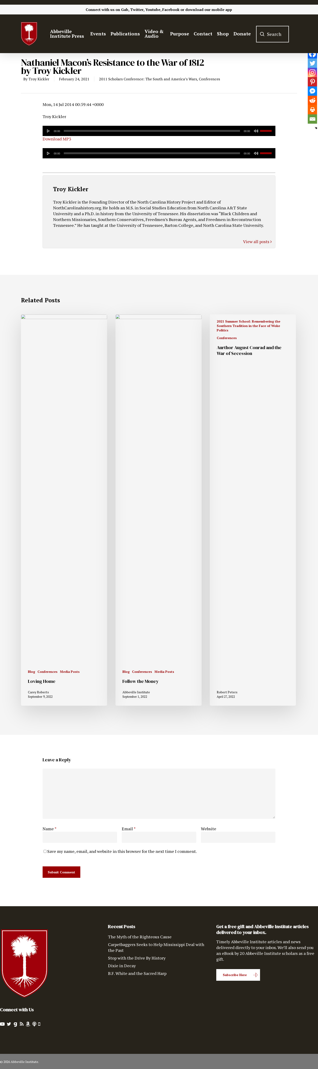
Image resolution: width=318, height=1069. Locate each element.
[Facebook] (312, 53)
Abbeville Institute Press (67, 33)
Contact (203, 33)
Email (129, 828)
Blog (31, 671)
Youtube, (153, 9)
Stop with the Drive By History (137, 958)
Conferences (209, 79)
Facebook (170, 9)
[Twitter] (312, 63)
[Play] (48, 131)
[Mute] (256, 131)
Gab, (125, 9)
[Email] (312, 119)
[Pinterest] (312, 81)
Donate (242, 33)
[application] (159, 131)
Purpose (179, 33)
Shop (223, 33)
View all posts (256, 241)
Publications (125, 33)
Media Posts (70, 671)
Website (208, 828)
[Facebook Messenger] (312, 91)
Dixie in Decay (122, 965)
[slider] (266, 129)
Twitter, (137, 9)
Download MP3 (57, 139)
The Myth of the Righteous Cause (140, 937)
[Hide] (316, 128)
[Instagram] (312, 72)
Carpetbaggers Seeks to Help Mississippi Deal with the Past (156, 947)
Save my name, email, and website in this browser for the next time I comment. (122, 851)
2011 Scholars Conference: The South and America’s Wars (148, 79)
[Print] (312, 109)
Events (98, 33)
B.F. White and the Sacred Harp (137, 973)
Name (49, 828)
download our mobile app (208, 9)
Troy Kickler (38, 79)
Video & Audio (154, 33)
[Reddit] (312, 100)
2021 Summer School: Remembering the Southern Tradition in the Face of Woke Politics (248, 325)
